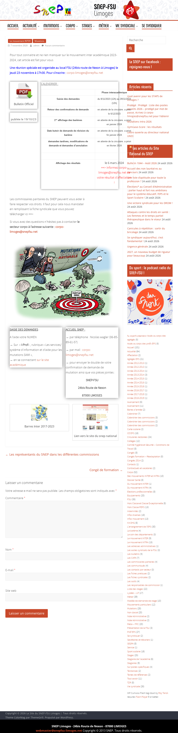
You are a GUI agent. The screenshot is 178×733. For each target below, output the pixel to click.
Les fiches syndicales (137, 577)
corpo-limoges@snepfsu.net (85, 73)
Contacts (131, 464)
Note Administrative (136, 616)
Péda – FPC (133, 624)
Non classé (132, 612)
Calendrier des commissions (141, 417)
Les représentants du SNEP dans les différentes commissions (52, 454)
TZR (129, 682)
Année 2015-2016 (135, 386)
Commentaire (15, 498)
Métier (130, 597)
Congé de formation (106, 470)
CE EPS (130, 433)
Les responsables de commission (143, 585)
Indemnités (132, 511)
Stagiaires (132, 663)
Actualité (131, 351)
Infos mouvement (135, 519)
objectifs (133, 336)
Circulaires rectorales (137, 437)
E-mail (10, 570)
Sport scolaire (133, 651)
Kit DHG (131, 523)
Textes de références (137, 675)
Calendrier (132, 414)
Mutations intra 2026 (139, 121)
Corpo (130, 472)
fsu (128, 336)
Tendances (132, 671)
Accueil (130, 347)
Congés (131, 453)
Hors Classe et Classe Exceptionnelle (145, 503)
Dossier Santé (133, 480)
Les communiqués (136, 566)
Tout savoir (132, 678)
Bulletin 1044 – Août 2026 (142, 163)
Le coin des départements (140, 534)
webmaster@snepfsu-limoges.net (59, 730)
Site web (10, 591)
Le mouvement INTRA (137, 542)
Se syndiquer (133, 636)
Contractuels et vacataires (139, 468)
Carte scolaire (133, 429)
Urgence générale (137, 246)
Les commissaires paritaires (140, 562)
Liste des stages (135, 589)
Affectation (132, 355)
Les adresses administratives (141, 546)
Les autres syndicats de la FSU (142, 550)
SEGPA (130, 643)
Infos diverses (134, 515)
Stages (130, 655)
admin (36, 45)
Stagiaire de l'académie (138, 659)
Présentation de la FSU (138, 628)
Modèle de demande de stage (142, 601)
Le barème (132, 531)
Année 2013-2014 (135, 371)
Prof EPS (131, 632)
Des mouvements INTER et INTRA (143, 476)
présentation (142, 336)
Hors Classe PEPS (135, 507)
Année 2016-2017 (135, 390)
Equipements (133, 495)
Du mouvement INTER (137, 484)
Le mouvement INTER (20, 41)
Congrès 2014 (134, 460)
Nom (9, 550)
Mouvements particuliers (139, 604)
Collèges (131, 441)
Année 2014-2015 (135, 378)
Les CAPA (131, 558)
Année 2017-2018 (135, 394)
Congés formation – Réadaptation (143, 456)
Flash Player (142, 697)
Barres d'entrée (134, 410)
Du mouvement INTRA (137, 488)
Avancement (133, 402)
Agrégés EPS (133, 359)
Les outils (131, 581)
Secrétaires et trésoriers (138, 640)
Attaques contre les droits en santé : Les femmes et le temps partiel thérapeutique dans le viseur (148, 215)
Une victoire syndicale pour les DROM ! (150, 203)
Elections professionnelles (139, 492)
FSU (129, 499)
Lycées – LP (133, 593)
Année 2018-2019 (135, 398)
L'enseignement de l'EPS (139, 527)
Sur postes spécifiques (138, 667)
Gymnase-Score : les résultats (144, 127)
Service (130, 647)
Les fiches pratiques (137, 573)
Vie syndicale (133, 686)
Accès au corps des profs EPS (141, 343)
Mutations (39, 41)
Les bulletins (133, 554)
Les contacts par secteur (139, 570)
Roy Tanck (163, 693)
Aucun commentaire (54, 45)
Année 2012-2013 (135, 363)
